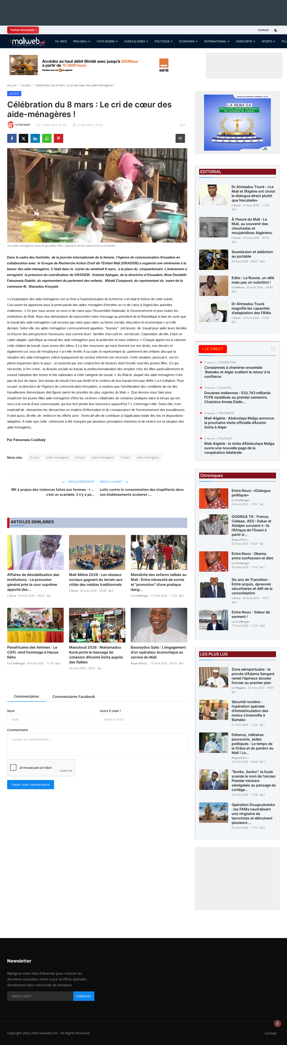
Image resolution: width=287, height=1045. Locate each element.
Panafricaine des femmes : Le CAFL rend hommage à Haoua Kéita (32, 652)
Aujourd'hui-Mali (140, 663)
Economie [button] (186, 41)
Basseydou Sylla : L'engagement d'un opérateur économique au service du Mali (158, 652)
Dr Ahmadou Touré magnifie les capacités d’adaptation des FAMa (251, 308)
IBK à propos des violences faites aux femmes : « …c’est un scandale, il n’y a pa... (52, 492)
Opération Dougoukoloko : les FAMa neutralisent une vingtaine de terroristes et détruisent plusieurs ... (253, 813)
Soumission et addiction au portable (252, 254)
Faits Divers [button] (106, 41)
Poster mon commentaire (31, 784)
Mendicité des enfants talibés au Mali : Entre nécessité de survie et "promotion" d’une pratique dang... (159, 582)
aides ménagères (57, 457)
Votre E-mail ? (110, 711)
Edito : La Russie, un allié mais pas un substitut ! (253, 280)
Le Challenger (140, 595)
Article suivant (111, 482)
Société (26, 85)
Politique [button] (162, 41)
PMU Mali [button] (80, 41)
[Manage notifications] (277, 1023)
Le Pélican (238, 287)
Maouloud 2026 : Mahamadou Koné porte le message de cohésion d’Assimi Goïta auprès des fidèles (96, 654)
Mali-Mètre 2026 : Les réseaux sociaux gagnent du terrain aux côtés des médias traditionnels (95, 579)
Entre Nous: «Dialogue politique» (251, 492)
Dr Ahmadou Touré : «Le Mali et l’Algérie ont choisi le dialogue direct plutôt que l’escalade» (253, 193)
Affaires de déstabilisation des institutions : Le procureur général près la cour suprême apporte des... (33, 582)
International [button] (215, 41)
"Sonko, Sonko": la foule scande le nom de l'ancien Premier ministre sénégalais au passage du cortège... (254, 780)
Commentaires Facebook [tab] (73, 696)
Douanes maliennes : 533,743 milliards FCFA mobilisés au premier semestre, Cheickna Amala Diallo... (237, 397)
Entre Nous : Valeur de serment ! (251, 614)
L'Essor (11, 595)
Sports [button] (267, 41)
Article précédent (80, 482)
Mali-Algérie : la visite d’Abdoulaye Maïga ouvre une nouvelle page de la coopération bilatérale (239, 448)
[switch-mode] (276, 30)
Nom (11, 711)
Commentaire (17, 730)
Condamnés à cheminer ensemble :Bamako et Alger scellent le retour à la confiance (237, 372)
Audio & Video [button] (134, 41)
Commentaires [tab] (26, 696)
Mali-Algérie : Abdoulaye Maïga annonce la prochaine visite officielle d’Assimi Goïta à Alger (239, 422)
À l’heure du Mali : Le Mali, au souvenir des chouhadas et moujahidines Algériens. (252, 226)
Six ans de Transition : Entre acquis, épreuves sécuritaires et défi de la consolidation (252, 586)
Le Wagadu (239, 688)
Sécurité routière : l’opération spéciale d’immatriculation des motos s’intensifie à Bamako (250, 711)
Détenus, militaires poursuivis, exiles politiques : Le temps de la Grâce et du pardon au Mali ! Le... (253, 743)
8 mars (34, 457)
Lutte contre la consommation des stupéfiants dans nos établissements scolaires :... (142, 492)
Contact (263, 30)
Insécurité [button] (244, 41)
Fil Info (61, 41)
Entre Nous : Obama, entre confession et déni (252, 555)
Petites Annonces (22, 30)
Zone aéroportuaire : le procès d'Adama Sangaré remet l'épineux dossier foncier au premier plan (253, 676)
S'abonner (83, 996)
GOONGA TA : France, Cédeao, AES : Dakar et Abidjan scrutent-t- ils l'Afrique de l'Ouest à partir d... (251, 525)
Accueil (11, 85)
